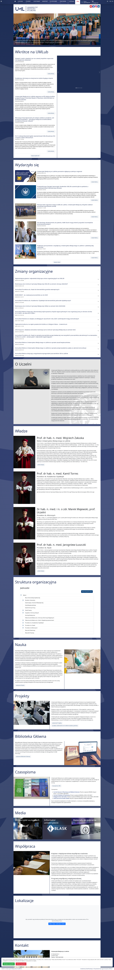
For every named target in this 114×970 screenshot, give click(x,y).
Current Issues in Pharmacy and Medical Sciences (66, 792)
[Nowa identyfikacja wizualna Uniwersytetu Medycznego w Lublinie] (79, 88)
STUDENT (28, 1)
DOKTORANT (37, 1)
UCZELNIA (20, 1)
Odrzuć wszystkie (21, 964)
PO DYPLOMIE (53, 1)
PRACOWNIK (63, 1)
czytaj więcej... (51, 73)
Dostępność (95, 3)
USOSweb (71, 1)
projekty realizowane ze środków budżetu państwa (65, 725)
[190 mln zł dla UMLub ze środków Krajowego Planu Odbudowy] (76, 88)
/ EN (111, 1)
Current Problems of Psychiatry (61, 795)
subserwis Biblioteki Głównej (23, 756)
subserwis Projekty (57, 723)
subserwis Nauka (20, 685)
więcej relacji (57, 262)
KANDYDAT (45, 1)
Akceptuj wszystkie (9, 964)
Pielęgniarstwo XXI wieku (60, 796)
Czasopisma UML (56, 786)
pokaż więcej (41, 464)
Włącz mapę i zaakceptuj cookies (57, 923)
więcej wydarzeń (35, 155)
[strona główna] (15, 2)
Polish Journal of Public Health (61, 798)
